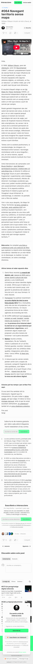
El (21, 353)
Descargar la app (23, 658)
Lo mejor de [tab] (6, 581)
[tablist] (10, 559)
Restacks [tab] (14, 559)
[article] (16, 592)
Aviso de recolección (16, 655)
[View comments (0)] (10, 33)
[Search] (30, 581)
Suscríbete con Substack (17, 637)
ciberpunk (5, 68)
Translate (5, 7)
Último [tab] (13, 581)
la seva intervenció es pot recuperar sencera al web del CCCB (17, 474)
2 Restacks (23, 534)
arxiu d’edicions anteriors (20, 406)
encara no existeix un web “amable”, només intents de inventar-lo (18, 318)
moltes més (16, 491)
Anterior (7, 546)
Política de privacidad (17, 527)
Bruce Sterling (6, 166)
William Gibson (13, 65)
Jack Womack (19, 166)
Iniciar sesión (27, 2)
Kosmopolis (21, 460)
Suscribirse (18, 2)
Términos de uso (23, 641)
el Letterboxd (23, 404)
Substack (9, 662)
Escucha (28, 28)
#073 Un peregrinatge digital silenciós (9, 588)
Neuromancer (21, 68)
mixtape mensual (7, 401)
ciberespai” (21, 445)
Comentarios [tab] (6, 559)
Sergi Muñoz (9, 27)
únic (27, 353)
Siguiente (25, 546)
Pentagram (9, 298)
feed (23, 353)
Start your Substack (11, 658)
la (20, 272)
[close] (27, 605)
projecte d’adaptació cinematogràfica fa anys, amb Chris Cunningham (16, 450)
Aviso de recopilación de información (20, 525)
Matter (7, 339)
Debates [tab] (19, 581)
